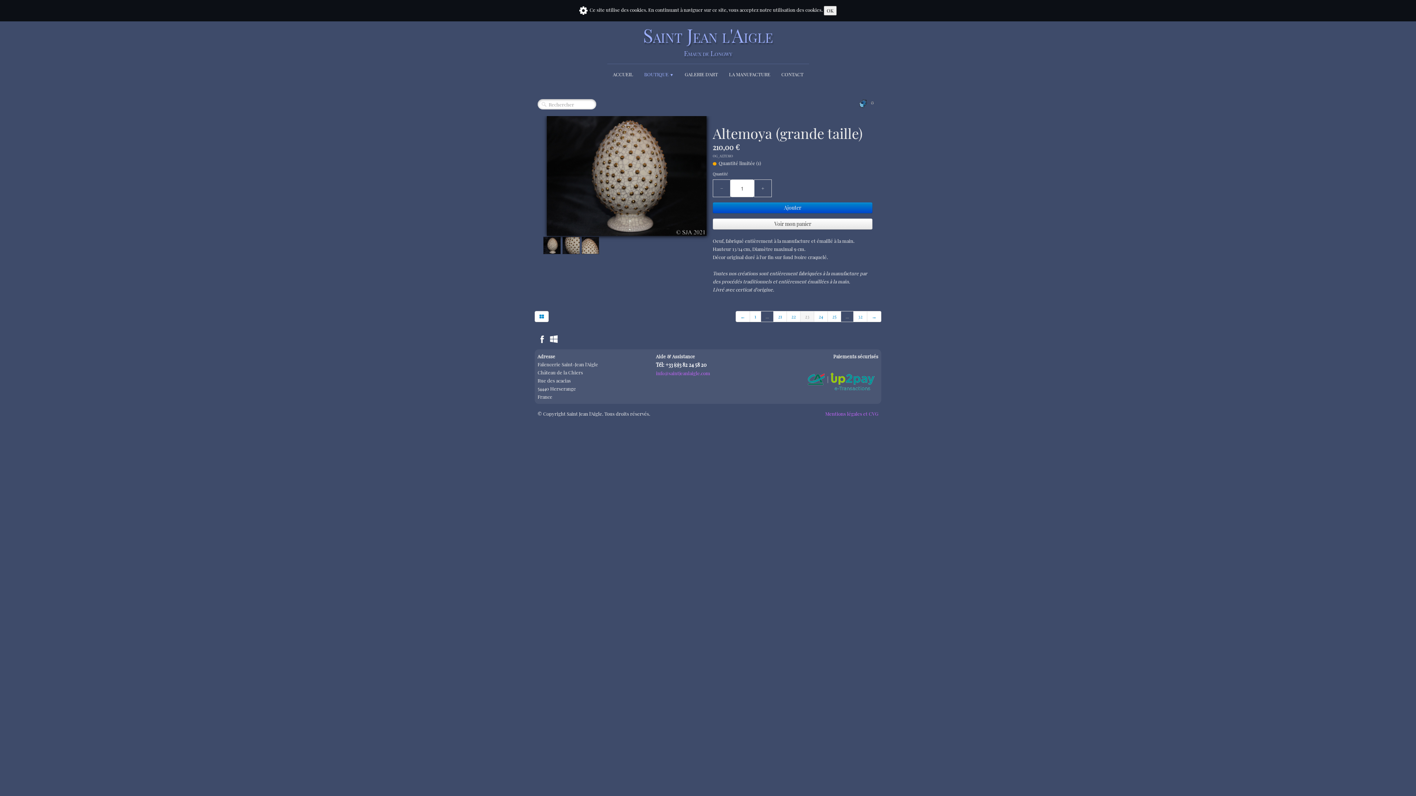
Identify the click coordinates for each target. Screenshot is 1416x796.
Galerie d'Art (701, 74)
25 (834, 316)
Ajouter (792, 207)
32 (860, 316)
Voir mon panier (792, 223)
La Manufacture (749, 74)
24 (821, 316)
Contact (792, 74)
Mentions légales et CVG (851, 414)
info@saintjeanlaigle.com (683, 373)
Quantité (720, 174)
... (767, 316)
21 (780, 316)
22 (793, 316)
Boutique (659, 74)
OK (830, 10)
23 (807, 316)
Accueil (623, 74)
